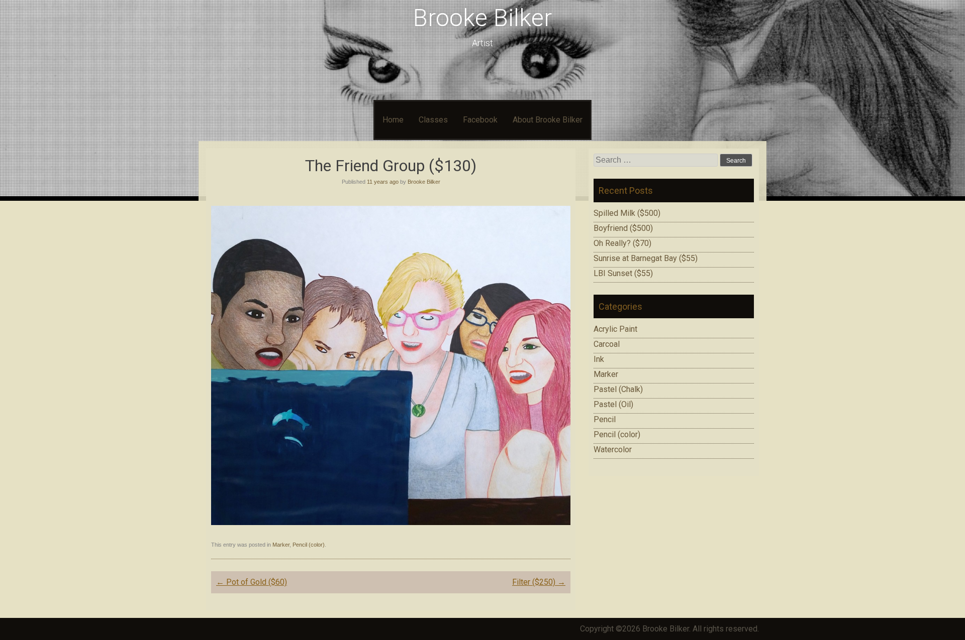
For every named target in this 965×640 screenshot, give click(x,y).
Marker (281, 545)
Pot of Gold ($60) (251, 582)
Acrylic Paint (615, 329)
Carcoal (607, 344)
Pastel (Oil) (613, 404)
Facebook (480, 119)
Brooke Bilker (482, 18)
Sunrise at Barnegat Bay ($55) (646, 258)
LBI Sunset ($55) (623, 273)
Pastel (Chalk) (618, 389)
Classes (433, 119)
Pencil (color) (309, 545)
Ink (599, 359)
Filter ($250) (538, 582)
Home (393, 119)
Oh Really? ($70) (622, 243)
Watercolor (613, 449)
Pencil (605, 419)
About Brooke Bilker (548, 119)
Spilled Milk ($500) (627, 213)
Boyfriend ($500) (623, 228)
